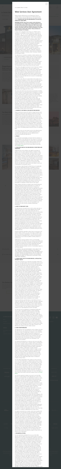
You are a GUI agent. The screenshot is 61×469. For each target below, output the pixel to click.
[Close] (47, 4)
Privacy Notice (20, 145)
